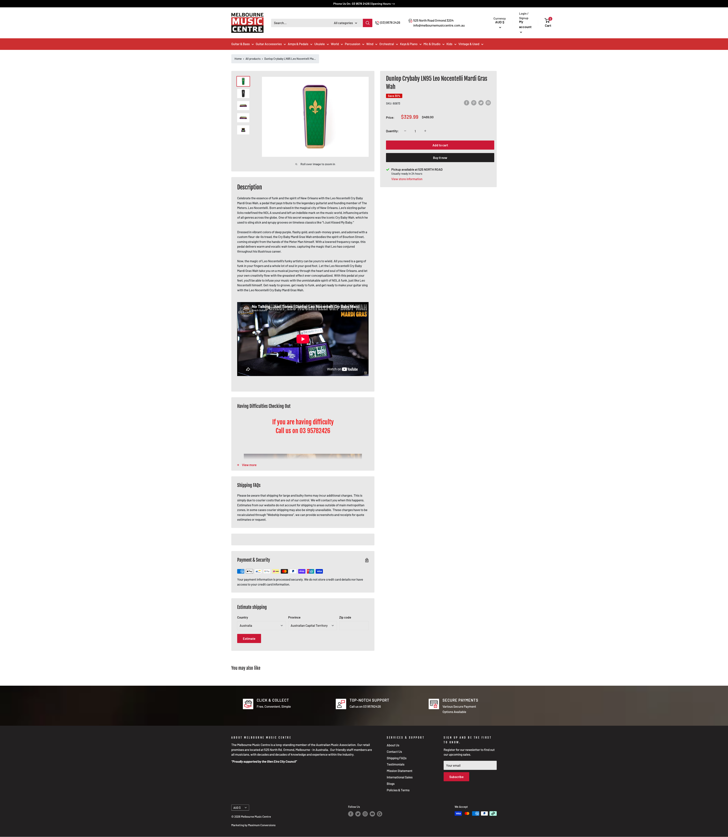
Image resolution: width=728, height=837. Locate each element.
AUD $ (237, 807)
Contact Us (394, 751)
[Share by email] (488, 102)
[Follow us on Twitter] (358, 814)
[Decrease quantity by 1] (405, 131)
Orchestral (386, 44)
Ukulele (319, 44)
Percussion (352, 44)
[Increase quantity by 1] (425, 131)
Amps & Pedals (298, 44)
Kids (449, 44)
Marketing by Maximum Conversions (253, 825)
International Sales (400, 777)
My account (525, 24)
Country (242, 617)
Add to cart (440, 145)
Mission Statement (399, 771)
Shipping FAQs (396, 758)
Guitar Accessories (269, 44)
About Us (393, 745)
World (335, 44)
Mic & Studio (432, 44)
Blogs (391, 783)
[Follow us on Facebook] (350, 814)
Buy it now (440, 157)
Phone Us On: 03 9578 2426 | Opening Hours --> (364, 3)
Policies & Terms (398, 790)
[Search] (367, 23)
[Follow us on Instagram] (365, 814)
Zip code (345, 617)
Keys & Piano (408, 44)
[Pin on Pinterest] (473, 102)
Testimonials (395, 764)
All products (253, 58)
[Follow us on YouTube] (372, 814)
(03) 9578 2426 (390, 22)
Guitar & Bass (240, 44)
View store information (406, 179)
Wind (369, 44)
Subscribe (456, 777)
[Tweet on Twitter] (481, 102)
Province (294, 617)
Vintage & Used (468, 44)
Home (238, 58)
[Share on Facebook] (466, 102)
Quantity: (392, 131)
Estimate (249, 638)
